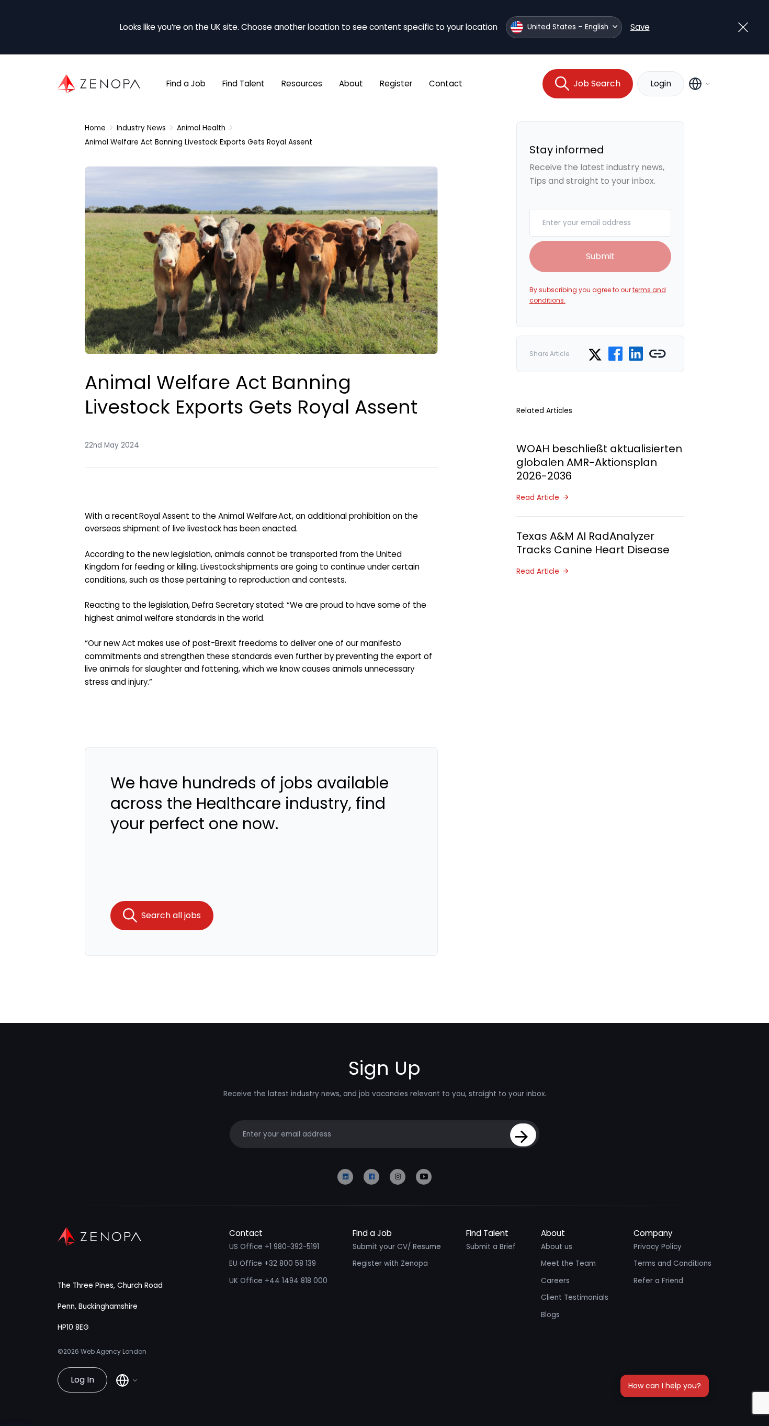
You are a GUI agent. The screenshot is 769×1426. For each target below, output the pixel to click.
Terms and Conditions (672, 1263)
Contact (445, 83)
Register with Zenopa (390, 1263)
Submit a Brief (491, 1247)
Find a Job (186, 83)
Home (95, 128)
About (351, 83)
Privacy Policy (658, 1247)
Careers (555, 1281)
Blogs (550, 1315)
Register (396, 83)
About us (556, 1247)
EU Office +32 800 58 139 (272, 1263)
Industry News (141, 128)
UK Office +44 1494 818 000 (278, 1281)
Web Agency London (113, 1351)
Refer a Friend (658, 1281)
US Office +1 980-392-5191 (274, 1247)
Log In (82, 1380)
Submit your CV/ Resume (397, 1247)
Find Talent (243, 83)
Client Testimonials (574, 1297)
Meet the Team (568, 1263)
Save (640, 26)
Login (660, 83)
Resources (301, 83)
